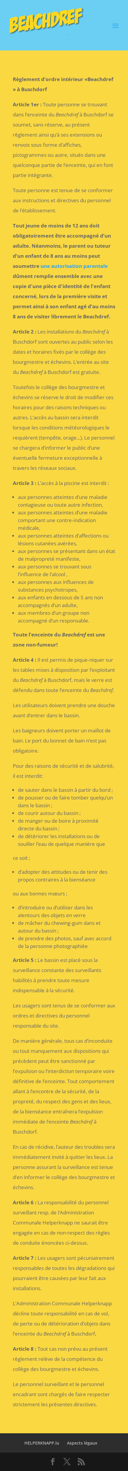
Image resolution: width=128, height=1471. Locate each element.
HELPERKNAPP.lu (41, 1443)
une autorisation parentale (74, 266)
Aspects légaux (82, 1443)
